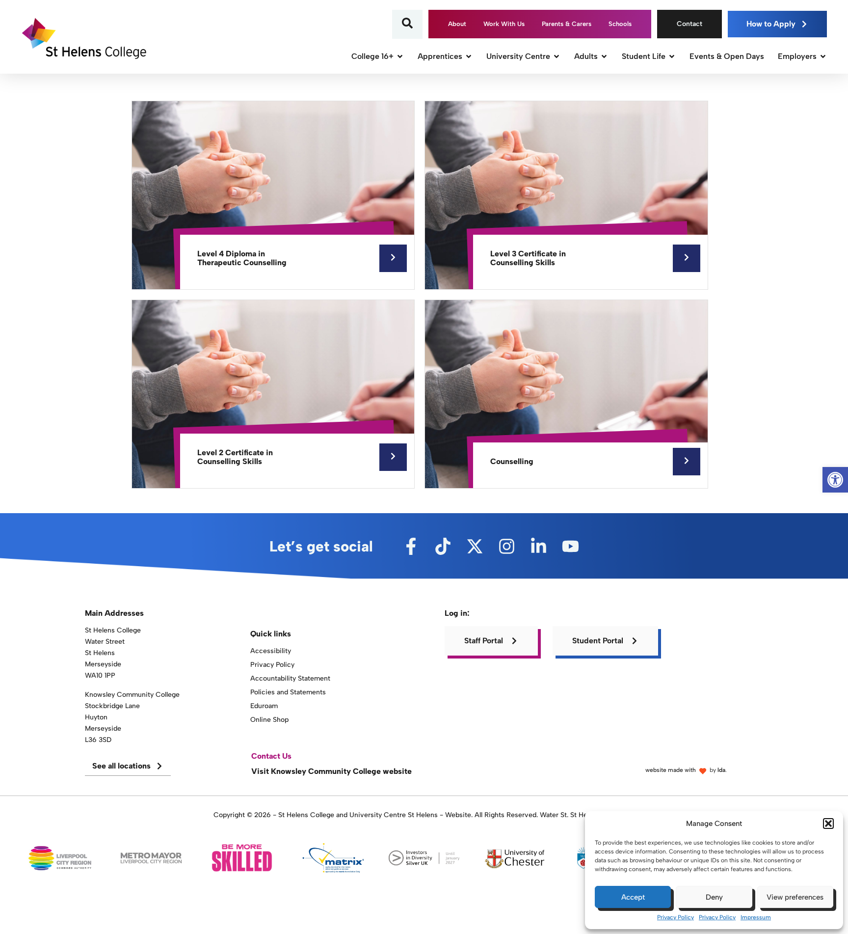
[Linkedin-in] (538, 546)
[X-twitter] (474, 546)
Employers (797, 56)
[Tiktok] (442, 546)
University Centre (518, 56)
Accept (633, 897)
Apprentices (440, 56)
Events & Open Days (726, 56)
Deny (714, 897)
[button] (828, 823)
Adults (586, 56)
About (457, 23)
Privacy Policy (675, 917)
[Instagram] (506, 546)
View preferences (795, 897)
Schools (620, 23)
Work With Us (504, 23)
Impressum (756, 917)
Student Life (643, 56)
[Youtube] (570, 546)
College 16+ (372, 56)
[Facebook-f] (411, 546)
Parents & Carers (566, 23)
